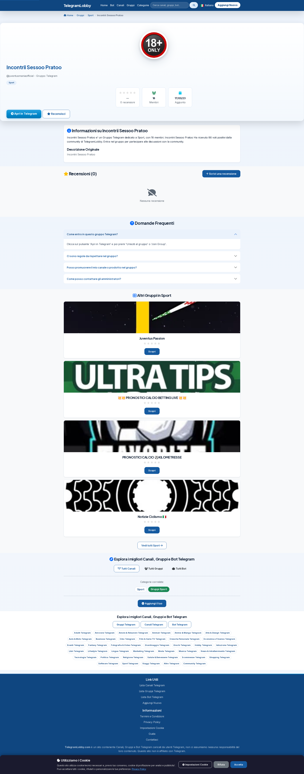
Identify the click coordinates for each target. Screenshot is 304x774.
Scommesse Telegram (193, 657)
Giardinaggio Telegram (157, 645)
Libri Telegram (76, 651)
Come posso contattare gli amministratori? (94, 278)
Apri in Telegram (25, 113)
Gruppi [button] (131, 5)
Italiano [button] (208, 5)
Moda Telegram (166, 651)
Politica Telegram (110, 657)
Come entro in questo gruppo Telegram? (92, 234)
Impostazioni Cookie (152, 727)
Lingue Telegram (120, 651)
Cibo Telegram (127, 639)
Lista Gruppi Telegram (152, 691)
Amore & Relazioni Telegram (133, 633)
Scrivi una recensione (222, 173)
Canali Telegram (154, 624)
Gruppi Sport (159, 589)
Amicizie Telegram (104, 633)
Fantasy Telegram (97, 645)
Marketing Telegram (143, 651)
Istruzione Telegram (226, 645)
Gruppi (80, 15)
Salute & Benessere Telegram (162, 657)
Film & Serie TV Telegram (152, 639)
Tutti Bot (180, 568)
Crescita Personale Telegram (185, 639)
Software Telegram (108, 663)
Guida (152, 733)
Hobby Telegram (203, 645)
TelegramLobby (77, 5)
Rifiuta (221, 764)
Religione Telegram (133, 657)
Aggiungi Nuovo (228, 5)
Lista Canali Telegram (152, 685)
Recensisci (57, 113)
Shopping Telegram (219, 657)
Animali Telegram (161, 633)
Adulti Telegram (82, 633)
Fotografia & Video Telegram (126, 645)
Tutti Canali (128, 568)
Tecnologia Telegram (85, 657)
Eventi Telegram (75, 645)
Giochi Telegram (182, 645)
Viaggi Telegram (151, 663)
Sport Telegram (130, 663)
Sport (91, 15)
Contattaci (152, 739)
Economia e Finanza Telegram (219, 639)
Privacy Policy (152, 722)
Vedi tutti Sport (150, 545)
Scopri (152, 351)
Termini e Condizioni (152, 716)
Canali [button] (120, 5)
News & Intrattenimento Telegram (218, 651)
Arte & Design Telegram (218, 633)
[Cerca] (194, 5)
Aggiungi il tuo (153, 603)
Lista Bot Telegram (152, 697)
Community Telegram (194, 663)
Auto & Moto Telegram (80, 639)
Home (104, 5)
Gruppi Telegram (126, 624)
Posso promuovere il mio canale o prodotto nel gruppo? (102, 267)
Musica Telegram (188, 651)
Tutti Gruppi (155, 568)
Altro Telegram (171, 663)
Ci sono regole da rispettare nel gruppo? (92, 256)
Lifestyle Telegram (97, 651)
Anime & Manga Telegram (188, 633)
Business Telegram (106, 639)
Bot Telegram (179, 624)
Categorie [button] (143, 5)
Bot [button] (112, 5)
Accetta (238, 764)
